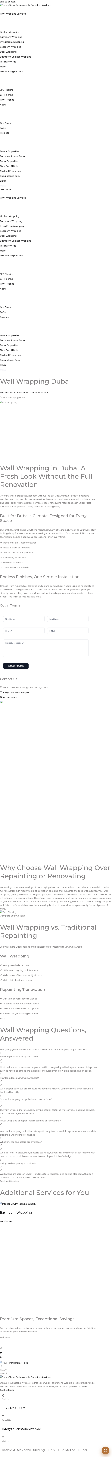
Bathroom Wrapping (16, 1212)
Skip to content (8, 1)
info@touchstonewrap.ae (21, 1429)
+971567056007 (13, 1408)
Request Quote (16, 666)
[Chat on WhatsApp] (105, 1450)
